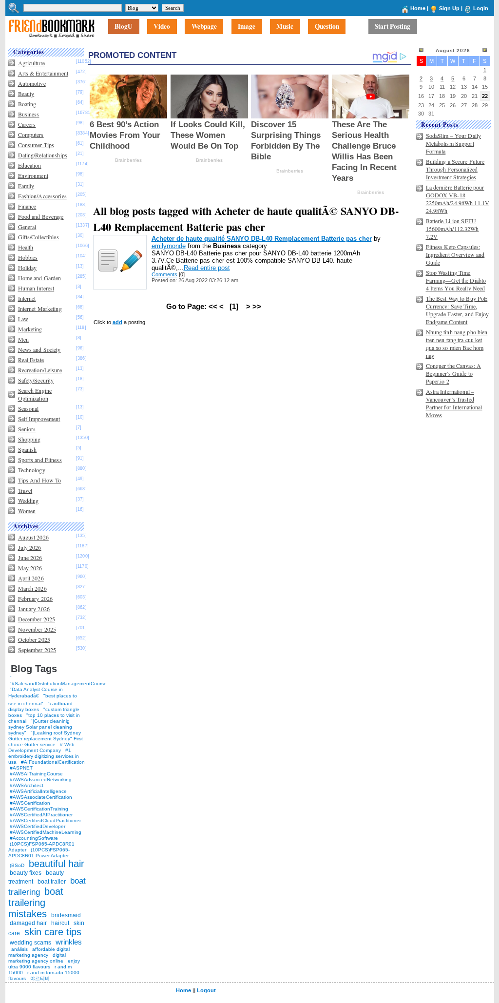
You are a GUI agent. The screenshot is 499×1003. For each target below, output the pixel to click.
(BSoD (17, 865)
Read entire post (207, 267)
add (117, 322)
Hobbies (28, 257)
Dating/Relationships (42, 155)
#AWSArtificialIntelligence (38, 791)
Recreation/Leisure (40, 370)
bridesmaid (66, 915)
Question (327, 27)
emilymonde (169, 246)
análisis (19, 949)
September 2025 (37, 650)
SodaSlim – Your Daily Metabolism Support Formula (453, 143)
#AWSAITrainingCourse (36, 773)
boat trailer (52, 881)
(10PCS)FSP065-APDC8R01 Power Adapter (39, 852)
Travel (25, 490)
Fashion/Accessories (42, 196)
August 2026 (33, 537)
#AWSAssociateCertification (41, 797)
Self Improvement (39, 419)
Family (26, 186)
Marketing (30, 329)
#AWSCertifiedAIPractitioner (41, 814)
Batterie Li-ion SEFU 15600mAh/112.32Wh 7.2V (452, 228)
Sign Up (449, 8)
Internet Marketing (40, 308)
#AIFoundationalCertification (53, 762)
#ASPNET (21, 768)
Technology (31, 470)
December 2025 (37, 619)
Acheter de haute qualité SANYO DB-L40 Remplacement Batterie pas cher (262, 238)
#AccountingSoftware (34, 838)
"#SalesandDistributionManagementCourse (58, 683)
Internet (27, 298)
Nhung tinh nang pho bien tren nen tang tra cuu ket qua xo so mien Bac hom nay (457, 343)
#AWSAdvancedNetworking (41, 779)
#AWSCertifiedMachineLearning (45, 832)
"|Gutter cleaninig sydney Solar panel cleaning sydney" (40, 726)
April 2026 (31, 578)
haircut (60, 923)
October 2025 (34, 639)
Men (23, 339)
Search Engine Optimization (35, 394)
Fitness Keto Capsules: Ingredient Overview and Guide (455, 254)
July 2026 (29, 547)
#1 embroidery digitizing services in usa (43, 756)
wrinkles (69, 942)
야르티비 (40, 978)
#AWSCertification (30, 803)
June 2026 (30, 557)
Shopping (29, 439)
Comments (164, 274)
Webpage (204, 27)
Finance (27, 206)
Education (29, 165)
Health (26, 247)
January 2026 (34, 609)
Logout (206, 990)
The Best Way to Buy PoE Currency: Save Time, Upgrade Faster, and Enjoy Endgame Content (457, 310)
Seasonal (28, 408)
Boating (27, 104)
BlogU (124, 27)
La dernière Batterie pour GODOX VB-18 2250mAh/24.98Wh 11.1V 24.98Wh (458, 198)
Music (284, 27)
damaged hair (28, 923)
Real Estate (31, 360)
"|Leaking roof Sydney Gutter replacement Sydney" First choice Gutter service (45, 738)
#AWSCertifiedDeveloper (37, 826)
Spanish (27, 449)
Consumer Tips (36, 145)
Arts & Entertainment (43, 73)
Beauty (26, 93)
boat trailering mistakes (35, 902)
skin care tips (52, 931)
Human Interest (36, 288)
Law (23, 319)
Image (246, 27)
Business (28, 114)
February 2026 (35, 598)
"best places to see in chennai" (42, 699)
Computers (31, 134)
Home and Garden (39, 278)
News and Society (39, 349)
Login (480, 8)
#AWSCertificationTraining (39, 808)
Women (27, 511)
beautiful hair (56, 863)
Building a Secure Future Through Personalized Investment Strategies (455, 169)
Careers (27, 124)
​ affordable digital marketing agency (39, 952)
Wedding (28, 500)
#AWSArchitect (26, 785)
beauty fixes (25, 872)
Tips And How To (39, 480)
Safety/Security (36, 380)
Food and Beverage (41, 216)
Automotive (32, 83)
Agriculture (31, 63)
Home (417, 8)
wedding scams (30, 942)
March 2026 (32, 588)
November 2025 (37, 629)
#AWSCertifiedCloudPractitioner (45, 820)
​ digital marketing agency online (37, 958)
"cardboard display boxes (40, 706)
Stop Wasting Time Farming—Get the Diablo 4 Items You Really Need (456, 280)
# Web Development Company (41, 747)
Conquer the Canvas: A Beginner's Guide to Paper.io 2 (453, 373)
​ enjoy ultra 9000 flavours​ (44, 963)
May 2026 (30, 568)
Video (162, 27)
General (27, 227)
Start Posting (392, 27)
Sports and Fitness (40, 459)
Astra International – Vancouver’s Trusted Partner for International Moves (454, 403)
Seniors (27, 429)
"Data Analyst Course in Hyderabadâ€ (35, 692)
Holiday (27, 267)
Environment (33, 175)
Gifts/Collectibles (38, 237)
